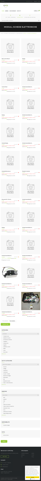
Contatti (39, 1)
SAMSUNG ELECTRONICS (7, 411)
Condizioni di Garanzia (24, 453)
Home (3, 10)
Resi (22, 456)
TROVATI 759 (5, 324)
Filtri (4, 379)
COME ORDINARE (12, 10)
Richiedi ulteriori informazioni (32, 475)
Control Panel (4, 86)
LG (3, 402)
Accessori (4, 366)
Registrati (35, 1)
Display (23, 58)
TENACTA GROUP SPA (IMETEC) (8, 406)
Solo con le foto (6, 435)
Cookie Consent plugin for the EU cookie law (32, 479)
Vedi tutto (4, 353)
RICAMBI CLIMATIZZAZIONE (9, 33)
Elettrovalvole (5, 377)
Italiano (3, 1)
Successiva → (12, 321)
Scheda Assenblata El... (27, 199)
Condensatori (5, 372)
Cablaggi (4, 368)
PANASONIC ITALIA (6, 408)
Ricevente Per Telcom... (7, 199)
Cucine (4, 350)
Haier (4, 401)
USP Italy (5, 456)
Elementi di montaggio (7, 375)
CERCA (4, 441)
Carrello (36, 10)
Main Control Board (6, 58)
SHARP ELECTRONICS (6, 404)
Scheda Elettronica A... (6, 171)
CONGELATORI (5, 343)
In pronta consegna (6, 425)
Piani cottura (5, 352)
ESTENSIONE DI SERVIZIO (7, 339)
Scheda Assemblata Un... (27, 86)
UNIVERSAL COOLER (6, 346)
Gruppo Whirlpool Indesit (7, 413)
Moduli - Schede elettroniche (8, 382)
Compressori (5, 370)
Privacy (33, 456)
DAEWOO (4, 399)
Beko (4, 397)
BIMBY (4, 348)
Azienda (6, 10)
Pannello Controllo (26, 171)
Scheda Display (5, 143)
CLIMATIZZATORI (19, 33)
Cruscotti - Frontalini (6, 373)
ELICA (4, 409)
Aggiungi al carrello (11, 63)
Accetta (32, 477)
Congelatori (5, 341)
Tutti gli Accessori (6, 336)
